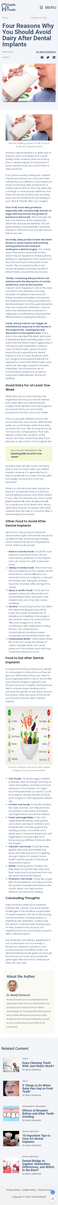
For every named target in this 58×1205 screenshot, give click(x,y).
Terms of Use (45, 1189)
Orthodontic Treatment (34, 1106)
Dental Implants (30, 1131)
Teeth (25, 1059)
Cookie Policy (29, 1189)
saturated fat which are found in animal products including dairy (28, 338)
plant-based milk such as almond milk (27, 501)
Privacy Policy (13, 1189)
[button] (42, 57)
